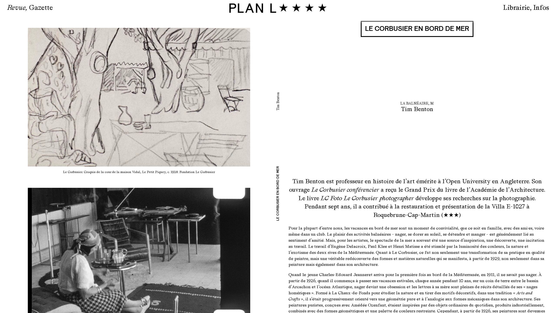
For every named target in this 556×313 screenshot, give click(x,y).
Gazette (41, 7)
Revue (16, 7)
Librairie (516, 7)
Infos (541, 7)
